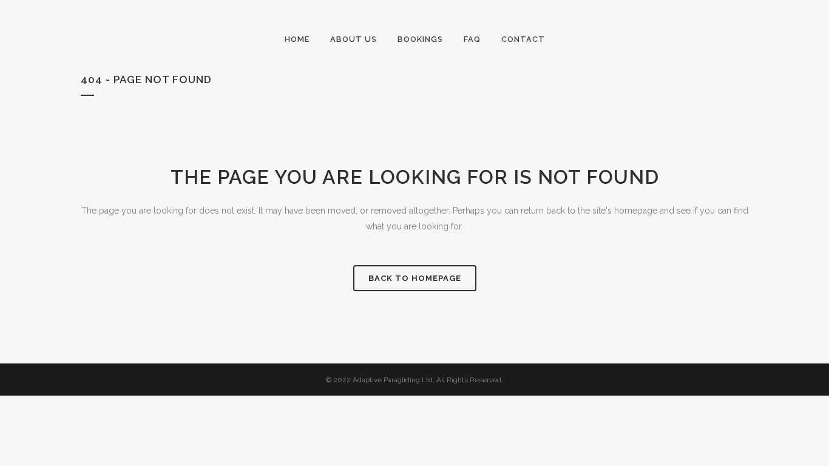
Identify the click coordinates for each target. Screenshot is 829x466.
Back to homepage (414, 278)
